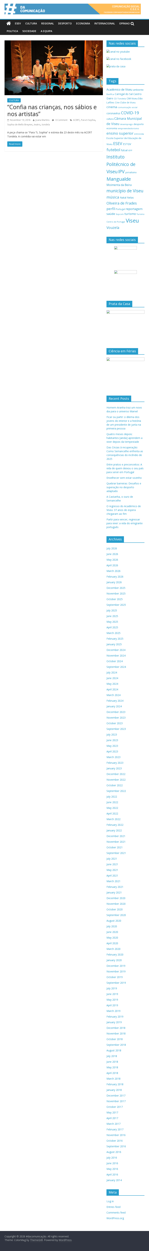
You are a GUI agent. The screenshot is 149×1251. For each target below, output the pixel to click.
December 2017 (115, 1095)
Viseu (132, 220)
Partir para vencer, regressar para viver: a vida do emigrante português (124, 523)
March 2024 (113, 695)
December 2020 (115, 898)
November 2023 (116, 717)
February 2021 (114, 887)
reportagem (134, 209)
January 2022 (114, 830)
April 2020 (112, 943)
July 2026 (111, 548)
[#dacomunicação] (9, 23)
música (112, 197)
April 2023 (112, 751)
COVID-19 (130, 113)
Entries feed (113, 1207)
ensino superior (119, 133)
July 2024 (111, 672)
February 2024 (114, 700)
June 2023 (112, 740)
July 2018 (111, 1056)
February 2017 (114, 1129)
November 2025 (116, 593)
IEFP (130, 150)
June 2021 (112, 864)
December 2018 (115, 1028)
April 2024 (112, 689)
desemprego (126, 124)
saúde (110, 214)
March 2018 (113, 1078)
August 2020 (113, 920)
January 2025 (114, 644)
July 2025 (111, 610)
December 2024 (115, 650)
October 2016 (114, 1140)
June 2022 (112, 802)
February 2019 (114, 1016)
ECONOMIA (83, 23)
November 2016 (116, 1135)
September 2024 (116, 667)
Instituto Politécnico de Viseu (120, 164)
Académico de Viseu (119, 90)
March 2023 (113, 757)
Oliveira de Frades (121, 203)
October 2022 (114, 785)
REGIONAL (47, 23)
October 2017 (114, 1107)
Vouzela (112, 227)
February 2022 (114, 824)
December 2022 (115, 774)
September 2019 (116, 982)
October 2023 (114, 723)
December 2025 (115, 588)
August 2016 (113, 1152)
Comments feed (116, 1212)
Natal (123, 197)
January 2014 (114, 1180)
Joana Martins (42, 120)
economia (111, 128)
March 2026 (113, 571)
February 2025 (114, 638)
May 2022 (112, 808)
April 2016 (112, 1174)
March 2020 (113, 949)
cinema (111, 107)
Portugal (120, 209)
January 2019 (114, 1022)
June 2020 (112, 932)
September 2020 (116, 915)
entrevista (139, 133)
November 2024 (116, 655)
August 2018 (113, 1050)
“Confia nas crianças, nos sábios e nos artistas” (52, 110)
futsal (124, 150)
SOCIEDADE (29, 31)
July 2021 (111, 858)
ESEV (18, 23)
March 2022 (113, 819)
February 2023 (114, 762)
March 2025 (113, 633)
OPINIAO (124, 23)
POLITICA (12, 31)
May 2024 (112, 683)
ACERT (76, 120)
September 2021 (116, 853)
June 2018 (112, 1061)
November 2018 (116, 1033)
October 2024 (114, 661)
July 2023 (111, 734)
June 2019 (112, 994)
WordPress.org (115, 1218)
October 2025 (114, 599)
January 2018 (114, 1090)
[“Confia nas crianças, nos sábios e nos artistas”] (54, 43)
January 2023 (114, 768)
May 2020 (112, 937)
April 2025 (112, 627)
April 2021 (112, 875)
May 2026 (112, 559)
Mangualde (118, 179)
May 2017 (112, 1112)
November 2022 (116, 779)
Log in (110, 1201)
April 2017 (112, 1118)
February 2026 (114, 576)
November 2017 (116, 1101)
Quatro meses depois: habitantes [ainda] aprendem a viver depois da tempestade (124, 437)
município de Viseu (124, 191)
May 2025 (112, 621)
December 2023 (115, 712)
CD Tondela (120, 98)
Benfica (110, 94)
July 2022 (111, 796)
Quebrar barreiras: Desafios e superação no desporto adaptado (123, 487)
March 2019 (113, 1011)
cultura (110, 118)
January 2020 (114, 960)
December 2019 (115, 966)
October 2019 (114, 977)
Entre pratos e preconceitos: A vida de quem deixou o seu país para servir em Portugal (125, 468)
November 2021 (116, 841)
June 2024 (112, 678)
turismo (130, 214)
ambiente (138, 89)
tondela (46, 124)
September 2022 (116, 791)
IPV (121, 171)
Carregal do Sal (124, 94)
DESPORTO (65, 23)
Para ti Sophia (88, 120)
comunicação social (127, 107)
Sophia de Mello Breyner (20, 124)
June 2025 (112, 616)
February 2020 (114, 954)
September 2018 (116, 1044)
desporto (139, 124)
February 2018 (114, 1084)
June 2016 (112, 1163)
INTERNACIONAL (104, 23)
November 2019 (116, 971)
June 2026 (112, 554)
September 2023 (116, 729)
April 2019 (112, 1005)
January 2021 (114, 892)
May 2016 (112, 1169)
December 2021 (115, 836)
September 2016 (116, 1146)
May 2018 (112, 1067)
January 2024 (114, 706)
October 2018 (114, 1039)
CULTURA (31, 23)
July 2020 (111, 926)
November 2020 (116, 903)
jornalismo (131, 172)
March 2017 (113, 1123)
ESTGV (127, 144)
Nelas (130, 197)
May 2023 (112, 746)
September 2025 (116, 604)
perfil (110, 208)
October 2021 (114, 847)
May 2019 (112, 999)
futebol (113, 149)
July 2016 (111, 1157)
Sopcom (120, 214)
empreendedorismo (128, 128)
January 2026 (114, 582)
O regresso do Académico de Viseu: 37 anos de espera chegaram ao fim (123, 510)
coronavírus (113, 113)
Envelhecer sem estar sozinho (124, 477)
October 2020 (114, 909)
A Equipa (46, 31)
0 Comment (61, 120)
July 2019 (111, 988)
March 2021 (113, 881)
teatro (37, 124)
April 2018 (112, 1073)
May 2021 (112, 870)
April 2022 (112, 813)
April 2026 (112, 565)
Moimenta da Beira (119, 185)
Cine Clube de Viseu (125, 102)
